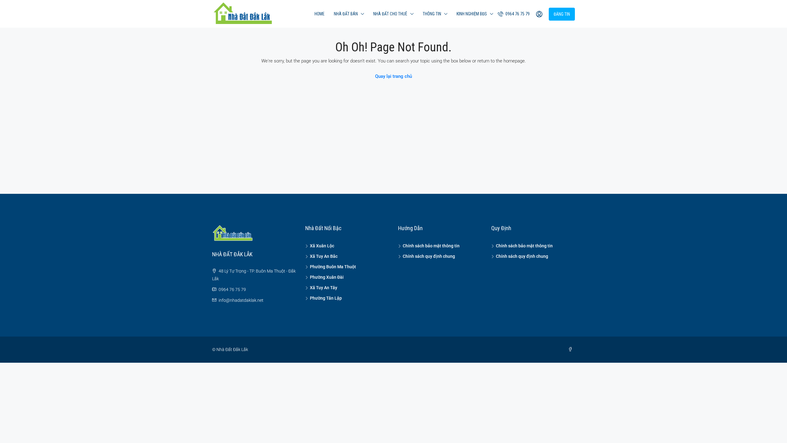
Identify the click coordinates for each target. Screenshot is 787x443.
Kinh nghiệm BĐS (472, 13)
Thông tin (432, 13)
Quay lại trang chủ (393, 76)
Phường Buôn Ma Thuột (333, 266)
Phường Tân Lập (326, 298)
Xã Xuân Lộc (322, 245)
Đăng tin (562, 14)
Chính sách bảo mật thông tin (431, 245)
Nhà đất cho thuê (390, 13)
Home (319, 13)
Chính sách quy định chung (429, 256)
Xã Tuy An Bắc (324, 256)
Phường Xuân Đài (327, 277)
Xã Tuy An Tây (323, 287)
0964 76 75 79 (517, 13)
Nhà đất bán (346, 13)
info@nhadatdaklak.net (241, 300)
